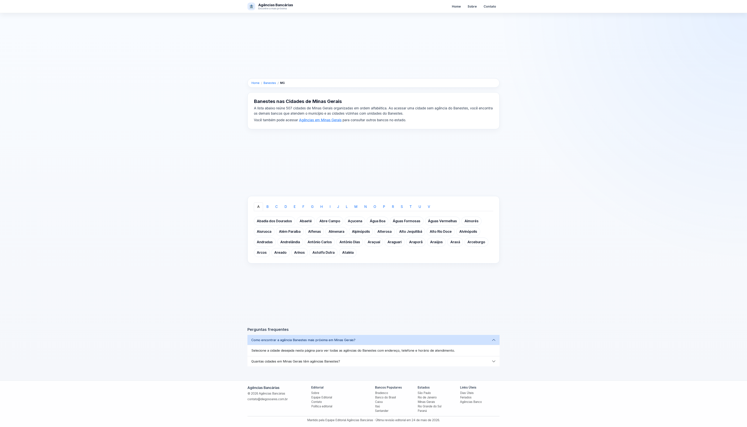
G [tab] (312, 207)
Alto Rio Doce (441, 231)
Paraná (422, 411)
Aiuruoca (264, 231)
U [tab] (419, 207)
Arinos (299, 252)
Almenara (336, 231)
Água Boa (377, 221)
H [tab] (321, 207)
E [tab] (295, 207)
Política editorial (321, 406)
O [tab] (375, 207)
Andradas (265, 242)
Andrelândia (290, 242)
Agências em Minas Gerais (320, 120)
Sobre (472, 6)
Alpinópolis (361, 231)
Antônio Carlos (320, 242)
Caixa (379, 402)
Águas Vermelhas (442, 221)
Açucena (355, 221)
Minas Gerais (426, 402)
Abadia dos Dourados (274, 221)
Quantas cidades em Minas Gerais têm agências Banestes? (295, 361)
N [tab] (365, 207)
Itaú (377, 406)
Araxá (455, 242)
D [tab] (285, 207)
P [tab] (384, 207)
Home (456, 6)
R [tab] (393, 207)
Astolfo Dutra (323, 252)
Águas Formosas (406, 221)
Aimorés (472, 221)
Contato (490, 6)
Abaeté (306, 221)
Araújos (436, 242)
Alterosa (384, 231)
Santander (381, 411)
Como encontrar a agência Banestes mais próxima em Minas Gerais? (303, 340)
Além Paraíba (290, 231)
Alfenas (314, 231)
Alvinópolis (468, 231)
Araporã (416, 242)
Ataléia (348, 252)
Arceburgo (476, 242)
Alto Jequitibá (410, 231)
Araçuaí (374, 242)
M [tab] (356, 207)
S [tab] (402, 207)
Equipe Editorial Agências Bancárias (349, 420)
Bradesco (381, 393)
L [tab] (347, 207)
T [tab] (410, 207)
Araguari (395, 242)
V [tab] (429, 207)
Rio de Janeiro (427, 397)
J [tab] (338, 207)
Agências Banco (471, 402)
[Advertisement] (373, 49)
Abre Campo (329, 221)
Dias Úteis (467, 393)
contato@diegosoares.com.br (267, 399)
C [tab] (276, 207)
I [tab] (330, 207)
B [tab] (267, 207)
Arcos (262, 252)
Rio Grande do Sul (429, 406)
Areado (280, 252)
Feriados (466, 397)
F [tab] (303, 207)
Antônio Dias (349, 242)
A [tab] (258, 207)
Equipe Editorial (321, 397)
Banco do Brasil (385, 397)
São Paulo (424, 393)
